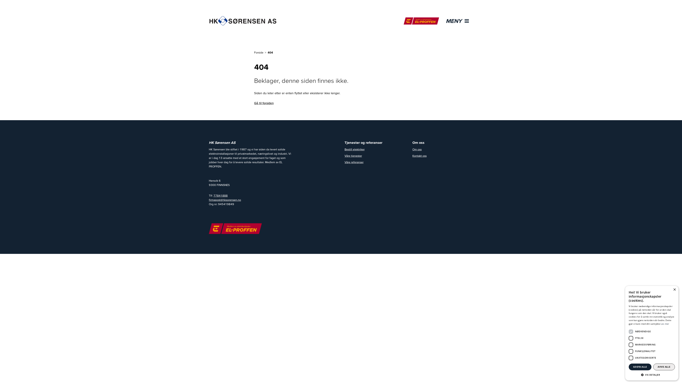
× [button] (674, 289)
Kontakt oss (419, 155)
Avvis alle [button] (664, 366)
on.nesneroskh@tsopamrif (225, 199)
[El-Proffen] (421, 21)
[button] (652, 375)
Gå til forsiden (264, 103)
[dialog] (651, 333)
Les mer (665, 323)
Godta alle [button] (640, 366)
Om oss (417, 149)
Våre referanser (354, 162)
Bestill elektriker (355, 149)
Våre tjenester (353, 155)
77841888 (220, 195)
